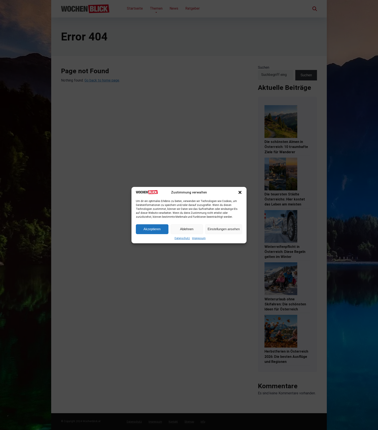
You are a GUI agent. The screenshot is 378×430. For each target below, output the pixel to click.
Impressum (199, 238)
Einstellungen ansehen (224, 229)
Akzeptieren (152, 229)
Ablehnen (186, 229)
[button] (240, 192)
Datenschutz (182, 238)
